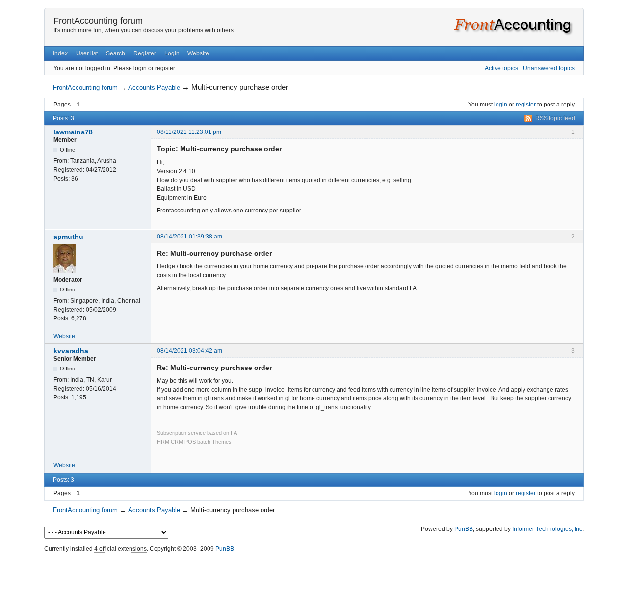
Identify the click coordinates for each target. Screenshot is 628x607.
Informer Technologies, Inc (547, 529)
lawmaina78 (73, 132)
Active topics (501, 68)
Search (115, 53)
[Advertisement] (314, 577)
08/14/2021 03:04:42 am (189, 350)
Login (172, 53)
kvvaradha (70, 351)
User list (87, 53)
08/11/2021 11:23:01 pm (189, 132)
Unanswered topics (549, 68)
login (500, 104)
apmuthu (68, 236)
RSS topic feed (555, 118)
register (526, 104)
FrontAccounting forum (98, 21)
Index (60, 53)
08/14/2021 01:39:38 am (189, 236)
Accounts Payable (154, 87)
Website (198, 53)
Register (144, 53)
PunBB (463, 529)
